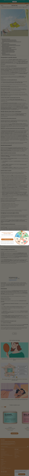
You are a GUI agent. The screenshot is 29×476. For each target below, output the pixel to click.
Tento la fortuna (7, 239)
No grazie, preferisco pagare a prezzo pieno (7, 241)
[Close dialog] (28, 231)
